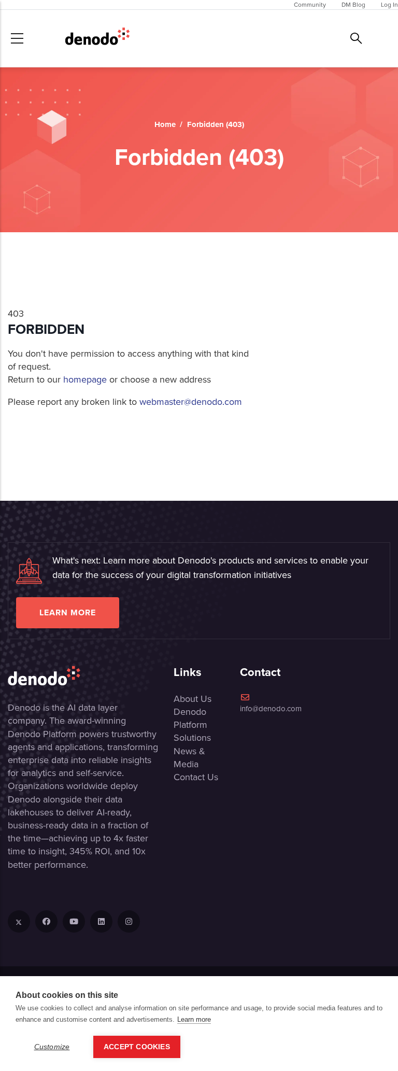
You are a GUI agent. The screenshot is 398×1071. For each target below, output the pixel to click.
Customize (52, 1047)
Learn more (67, 612)
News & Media (189, 757)
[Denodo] (97, 38)
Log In (389, 4)
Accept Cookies (137, 1047)
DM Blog (353, 4)
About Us (192, 699)
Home (165, 124)
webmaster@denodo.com (190, 401)
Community (310, 4)
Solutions (192, 737)
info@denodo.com (271, 708)
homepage (85, 379)
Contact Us (196, 777)
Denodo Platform (190, 718)
